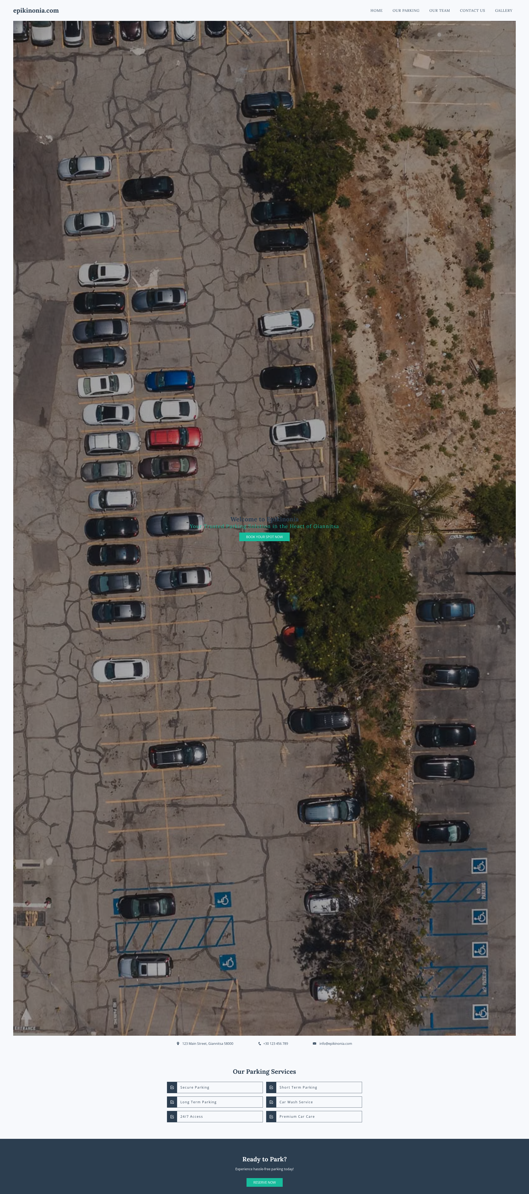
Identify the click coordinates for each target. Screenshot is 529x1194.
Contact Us (472, 10)
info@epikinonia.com (335, 1043)
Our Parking (406, 10)
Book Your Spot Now (264, 537)
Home (377, 10)
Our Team (439, 10)
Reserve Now (264, 1182)
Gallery (503, 10)
